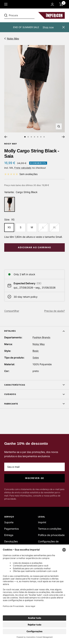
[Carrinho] (61, 4)
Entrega (8, 535)
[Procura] (28, 15)
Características (14, 385)
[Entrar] (52, 4)
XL (54, 227)
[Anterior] (5, 137)
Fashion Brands (41, 337)
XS (9, 227)
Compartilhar (11, 310)
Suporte (8, 522)
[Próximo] (63, 137)
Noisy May (13, 38)
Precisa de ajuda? (54, 310)
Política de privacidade (51, 535)
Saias (36, 357)
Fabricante (11, 404)
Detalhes (10, 331)
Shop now (48, 27)
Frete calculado (22, 167)
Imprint (42, 522)
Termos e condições (49, 528)
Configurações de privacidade (48, 543)
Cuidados (10, 394)
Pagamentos (11, 528)
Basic (36, 350)
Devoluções (11, 541)
